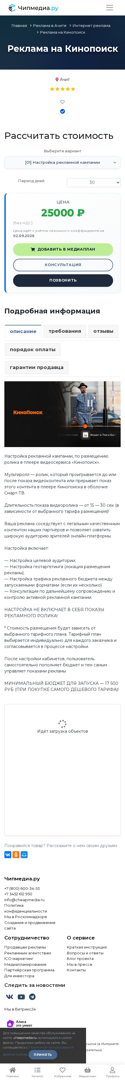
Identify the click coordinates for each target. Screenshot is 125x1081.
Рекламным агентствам (27, 953)
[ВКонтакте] (7, 854)
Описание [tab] (23, 331)
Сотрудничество (26, 938)
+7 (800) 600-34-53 (22, 888)
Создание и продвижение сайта (30, 925)
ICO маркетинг (18, 958)
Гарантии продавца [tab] (37, 367)
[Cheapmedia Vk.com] (10, 998)
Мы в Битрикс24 (20, 1009)
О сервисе (81, 938)
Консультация (63, 265)
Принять (43, 1055)
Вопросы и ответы (85, 953)
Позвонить (63, 280)
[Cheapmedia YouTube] (22, 998)
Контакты (76, 970)
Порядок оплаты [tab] (33, 349)
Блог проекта (80, 958)
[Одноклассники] (15, 854)
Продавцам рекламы (25, 947)
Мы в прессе (79, 964)
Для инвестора (19, 975)
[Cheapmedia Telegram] (32, 998)
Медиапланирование (25, 964)
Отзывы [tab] (103, 331)
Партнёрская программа (29, 970)
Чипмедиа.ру (22, 879)
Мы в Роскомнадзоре (25, 916)
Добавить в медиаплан (67, 249)
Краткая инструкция (87, 947)
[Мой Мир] (24, 854)
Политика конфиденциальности (25, 908)
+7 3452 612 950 (18, 894)
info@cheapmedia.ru (24, 899)
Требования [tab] (65, 331)
